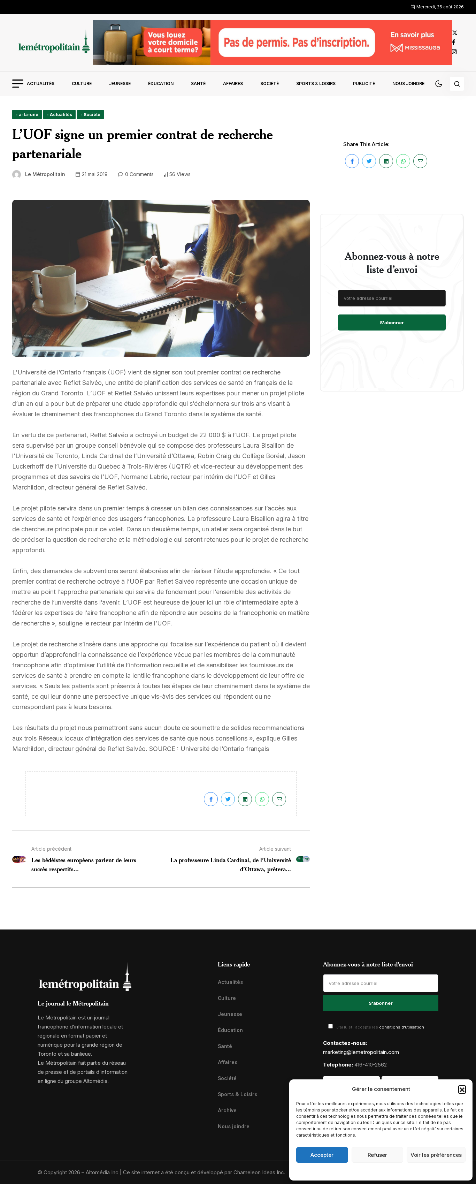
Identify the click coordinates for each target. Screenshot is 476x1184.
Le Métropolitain (45, 174)
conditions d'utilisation (401, 1027)
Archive (227, 1110)
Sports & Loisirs (316, 83)
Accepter (321, 1155)
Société (269, 83)
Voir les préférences (436, 1155)
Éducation (161, 83)
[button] (462, 1089)
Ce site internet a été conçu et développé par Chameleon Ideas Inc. (204, 1172)
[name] (52, 42)
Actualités (40, 83)
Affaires (233, 83)
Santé (198, 83)
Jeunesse (120, 83)
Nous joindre (408, 83)
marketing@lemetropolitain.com (361, 1052)
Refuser (377, 1155)
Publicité (364, 83)
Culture (82, 83)
